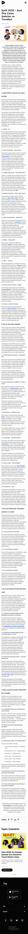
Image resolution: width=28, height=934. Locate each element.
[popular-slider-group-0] (12, 874)
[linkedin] (15, 819)
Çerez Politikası (12, 927)
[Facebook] (5, 920)
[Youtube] (16, 920)
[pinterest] (18, 819)
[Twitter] (11, 920)
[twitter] (12, 819)
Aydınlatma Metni (13, 926)
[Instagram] (22, 920)
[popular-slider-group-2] (15, 874)
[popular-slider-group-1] (14, 874)
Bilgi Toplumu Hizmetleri (14, 928)
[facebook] (8, 819)
